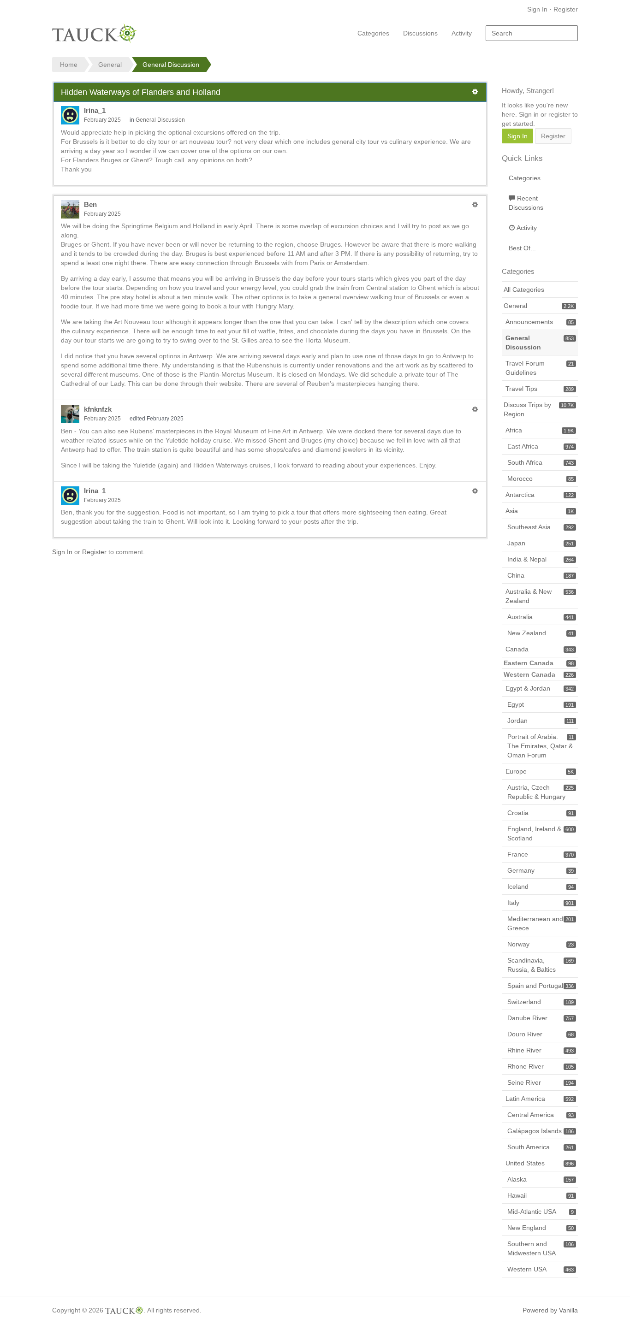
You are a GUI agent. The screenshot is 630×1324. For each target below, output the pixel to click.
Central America (540, 1114)
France (540, 854)
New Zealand (540, 633)
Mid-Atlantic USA (540, 1211)
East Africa (540, 446)
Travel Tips (539, 388)
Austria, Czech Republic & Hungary (540, 792)
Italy (540, 902)
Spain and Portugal (540, 985)
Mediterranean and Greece (540, 923)
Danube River (540, 1018)
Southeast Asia (540, 527)
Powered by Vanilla (550, 1310)
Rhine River (540, 1050)
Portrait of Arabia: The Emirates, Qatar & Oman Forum (540, 746)
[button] (475, 91)
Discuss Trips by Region (539, 409)
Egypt (540, 704)
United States (539, 1163)
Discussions (420, 33)
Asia (539, 510)
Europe (539, 771)
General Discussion (160, 120)
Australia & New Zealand (539, 596)
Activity (462, 33)
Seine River (540, 1082)
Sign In (537, 9)
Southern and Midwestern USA (540, 1248)
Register (565, 9)
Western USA (540, 1269)
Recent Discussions (526, 203)
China (540, 575)
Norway (540, 944)
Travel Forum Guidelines (539, 368)
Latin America (539, 1098)
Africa (539, 430)
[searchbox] (532, 33)
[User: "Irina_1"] (70, 115)
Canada (539, 649)
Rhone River (540, 1066)
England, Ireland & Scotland (540, 833)
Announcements (539, 321)
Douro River (540, 1034)
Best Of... (522, 248)
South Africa (540, 462)
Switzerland (540, 1001)
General (539, 305)
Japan (540, 543)
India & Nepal (540, 559)
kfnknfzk (98, 409)
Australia (540, 617)
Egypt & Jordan (539, 688)
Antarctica (539, 494)
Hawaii (540, 1195)
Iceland (540, 886)
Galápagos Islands (540, 1131)
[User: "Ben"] (70, 209)
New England (540, 1227)
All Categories (524, 289)
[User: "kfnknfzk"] (70, 414)
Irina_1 (95, 110)
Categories (373, 33)
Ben (90, 204)
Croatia (540, 812)
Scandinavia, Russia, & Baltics (540, 965)
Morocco (540, 478)
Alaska (540, 1179)
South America (540, 1147)
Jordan (540, 720)
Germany (540, 870)
